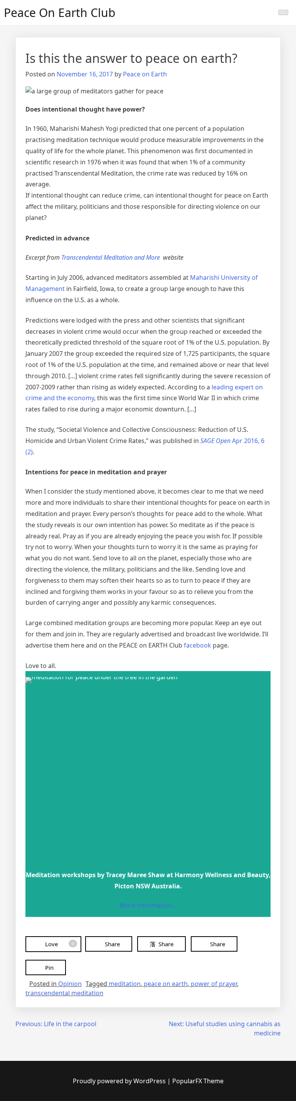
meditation (125, 983)
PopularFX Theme (198, 1081)
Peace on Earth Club (59, 12)
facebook (197, 645)
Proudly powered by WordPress (120, 1081)
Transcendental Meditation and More (111, 257)
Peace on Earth (145, 74)
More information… (148, 905)
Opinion (70, 983)
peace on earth (166, 983)
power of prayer (214, 983)
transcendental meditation (64, 993)
